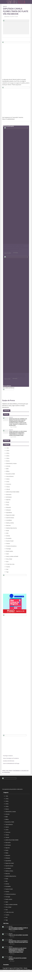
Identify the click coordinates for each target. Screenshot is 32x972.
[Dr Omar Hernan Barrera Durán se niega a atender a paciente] (5, 928)
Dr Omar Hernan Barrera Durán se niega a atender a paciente (18, 929)
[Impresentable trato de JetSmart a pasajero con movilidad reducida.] (5, 941)
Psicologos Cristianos (8, 755)
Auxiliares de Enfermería (8, 761)
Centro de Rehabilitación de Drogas (11, 763)
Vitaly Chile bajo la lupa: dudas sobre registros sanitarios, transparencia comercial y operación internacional (14, 375)
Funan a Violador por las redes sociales (17, 959)
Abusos (5, 6)
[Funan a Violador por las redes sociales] (5, 958)
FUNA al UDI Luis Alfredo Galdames (18, 935)
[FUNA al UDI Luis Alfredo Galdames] (5, 935)
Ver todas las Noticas (8, 387)
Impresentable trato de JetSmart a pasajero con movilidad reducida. (18, 942)
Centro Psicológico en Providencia (11, 758)
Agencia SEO (12, 968)
